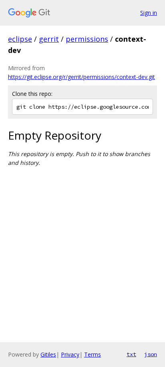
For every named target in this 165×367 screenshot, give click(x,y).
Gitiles (48, 354)
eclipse (20, 39)
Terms (92, 354)
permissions (87, 39)
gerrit (49, 39)
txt (131, 354)
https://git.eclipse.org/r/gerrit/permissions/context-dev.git (81, 77)
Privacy (70, 354)
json (150, 354)
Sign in (148, 12)
